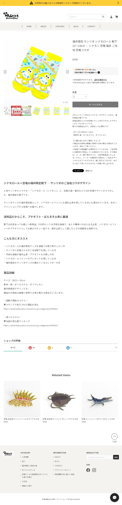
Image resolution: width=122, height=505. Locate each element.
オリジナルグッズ (28, 470)
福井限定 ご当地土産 (29, 465)
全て (23, 461)
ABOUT (43, 26)
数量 (74, 92)
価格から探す (27, 486)
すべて (13, 347)
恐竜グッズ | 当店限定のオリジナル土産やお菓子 (35, 475)
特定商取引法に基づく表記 (64, 474)
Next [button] (67, 72)
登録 (116, 457)
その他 (24, 481)
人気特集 (25, 457)
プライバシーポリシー (63, 470)
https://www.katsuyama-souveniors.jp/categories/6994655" (31, 325)
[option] (36, 71)
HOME (29, 26)
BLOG (76, 26)
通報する (89, 170)
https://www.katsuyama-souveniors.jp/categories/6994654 (31, 309)
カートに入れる (95, 104)
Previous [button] (5, 72)
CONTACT (91, 26)
